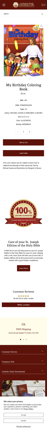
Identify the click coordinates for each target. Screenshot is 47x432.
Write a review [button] (23, 305)
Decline (23, 421)
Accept (23, 415)
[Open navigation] (4, 5)
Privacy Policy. (28, 409)
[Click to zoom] (41, 26)
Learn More (23, 268)
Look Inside (23, 153)
